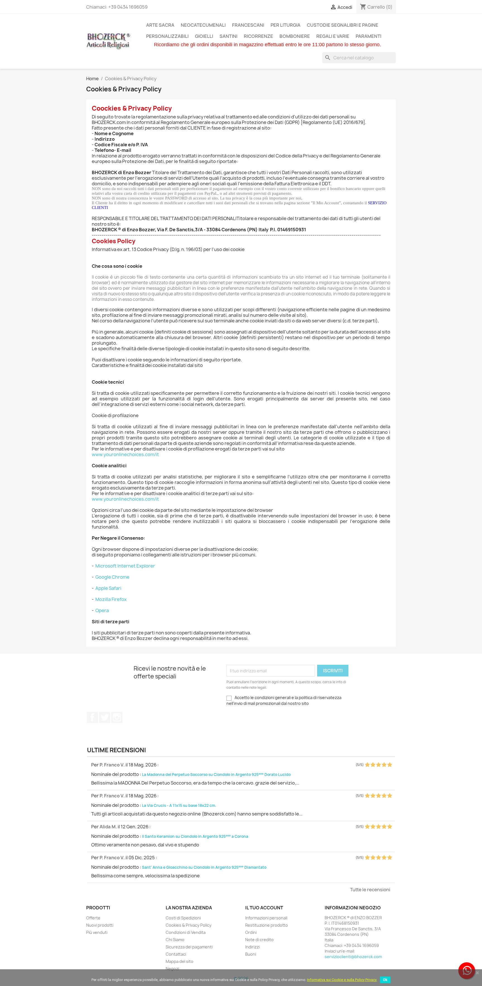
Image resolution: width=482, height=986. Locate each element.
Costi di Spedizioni (183, 918)
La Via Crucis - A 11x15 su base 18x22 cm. (179, 805)
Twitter (104, 717)
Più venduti (96, 932)
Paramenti (368, 36)
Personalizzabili (167, 36)
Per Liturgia (285, 25)
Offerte (93, 918)
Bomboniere (294, 36)
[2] (372, 765)
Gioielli (204, 36)
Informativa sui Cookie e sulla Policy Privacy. (342, 980)
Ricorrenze (258, 36)
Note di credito (259, 939)
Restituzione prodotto (266, 925)
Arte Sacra (160, 25)
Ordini (251, 932)
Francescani (248, 25)
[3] (378, 765)
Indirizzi (252, 947)
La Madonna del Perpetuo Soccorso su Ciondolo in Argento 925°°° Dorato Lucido (216, 774)
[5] (389, 765)
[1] (367, 765)
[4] (384, 765)
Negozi (172, 968)
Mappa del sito (179, 961)
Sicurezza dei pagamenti (189, 947)
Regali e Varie (332, 36)
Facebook (92, 717)
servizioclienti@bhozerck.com (353, 956)
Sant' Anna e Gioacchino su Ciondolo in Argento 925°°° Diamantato (204, 867)
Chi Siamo (175, 939)
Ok (385, 980)
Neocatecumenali (203, 25)
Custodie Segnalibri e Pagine (342, 25)
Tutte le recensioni (370, 890)
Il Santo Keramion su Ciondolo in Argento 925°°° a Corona (195, 836)
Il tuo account (264, 908)
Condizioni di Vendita (186, 932)
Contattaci (176, 954)
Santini (228, 36)
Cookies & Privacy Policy (188, 925)
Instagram (116, 717)
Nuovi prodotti (99, 925)
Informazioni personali (266, 918)
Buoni (250, 954)
